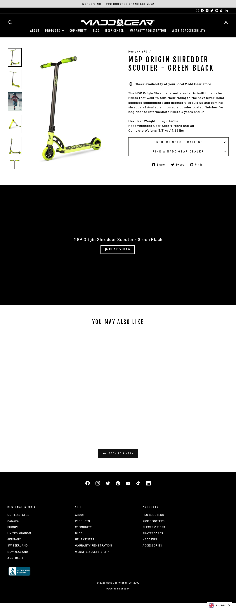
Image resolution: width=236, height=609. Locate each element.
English (220, 605)
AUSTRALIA (15, 557)
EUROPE (13, 527)
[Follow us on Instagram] (97, 483)
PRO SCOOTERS (153, 514)
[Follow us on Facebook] (87, 483)
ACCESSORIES (152, 545)
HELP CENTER (114, 30)
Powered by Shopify (118, 588)
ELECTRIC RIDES (154, 527)
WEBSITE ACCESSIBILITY (189, 30)
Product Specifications (178, 142)
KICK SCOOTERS (154, 521)
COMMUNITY (78, 30)
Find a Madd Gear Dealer (178, 151)
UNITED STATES (18, 514)
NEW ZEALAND (17, 551)
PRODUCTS (53, 30)
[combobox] (219, 605)
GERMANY (14, 539)
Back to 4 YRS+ (120, 453)
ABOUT (35, 30)
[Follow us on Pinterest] (118, 483)
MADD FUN (150, 539)
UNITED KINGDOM (19, 533)
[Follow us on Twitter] (108, 483)
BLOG (96, 30)
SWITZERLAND (17, 545)
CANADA (13, 521)
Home (132, 51)
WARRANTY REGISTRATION (148, 30)
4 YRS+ (144, 51)
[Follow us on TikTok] (138, 483)
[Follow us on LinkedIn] (148, 483)
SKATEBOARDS (153, 533)
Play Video (120, 249)
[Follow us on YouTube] (128, 483)
